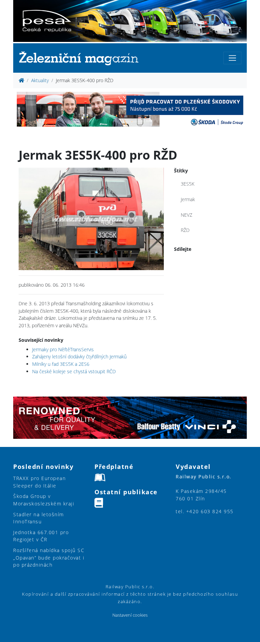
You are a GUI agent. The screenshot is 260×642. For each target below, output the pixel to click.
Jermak (188, 199)
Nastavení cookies (130, 615)
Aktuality (40, 80)
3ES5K (187, 184)
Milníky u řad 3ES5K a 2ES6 (60, 364)
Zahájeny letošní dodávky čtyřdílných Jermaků (79, 356)
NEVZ (186, 215)
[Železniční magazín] (82, 58)
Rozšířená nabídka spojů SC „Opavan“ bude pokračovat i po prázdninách (48, 557)
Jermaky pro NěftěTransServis (63, 349)
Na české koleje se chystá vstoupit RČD (74, 371)
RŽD (185, 230)
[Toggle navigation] (232, 58)
